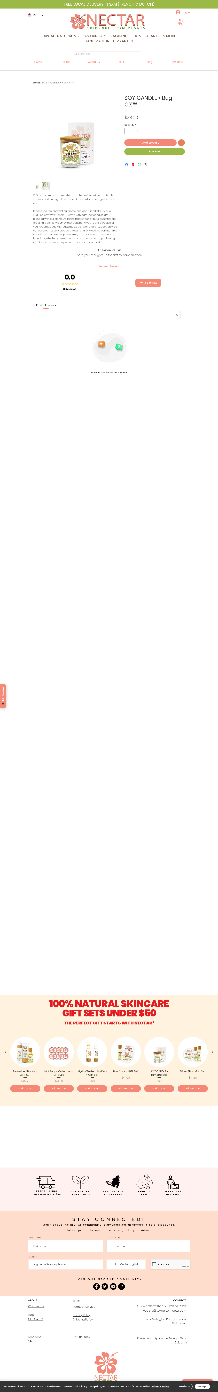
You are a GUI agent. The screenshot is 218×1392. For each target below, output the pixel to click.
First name (34, 1237)
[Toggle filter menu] (177, 315)
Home (36, 82)
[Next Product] (213, 1052)
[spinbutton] (132, 131)
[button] (180, 22)
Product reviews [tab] (46, 305)
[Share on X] (146, 164)
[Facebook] (96, 1286)
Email (31, 1257)
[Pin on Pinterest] (133, 164)
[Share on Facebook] (126, 164)
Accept (202, 1386)
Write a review (148, 282)
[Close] (214, 1386)
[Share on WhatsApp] (139, 164)
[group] (109, 1064)
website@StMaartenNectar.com (164, 1311)
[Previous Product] (5, 1052)
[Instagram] (121, 1286)
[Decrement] (127, 131)
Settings (184, 1386)
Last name (113, 1237)
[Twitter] (105, 1286)
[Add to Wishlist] (181, 142)
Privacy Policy (160, 1386)
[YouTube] (113, 1286)
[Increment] (138, 131)
